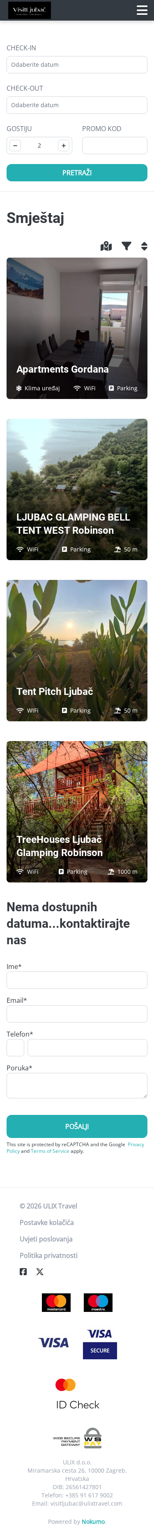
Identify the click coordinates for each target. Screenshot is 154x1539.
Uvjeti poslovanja (46, 1238)
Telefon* (20, 1034)
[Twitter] (43, 1271)
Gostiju (19, 128)
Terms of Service (50, 1150)
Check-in (21, 47)
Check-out (25, 88)
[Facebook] (27, 1271)
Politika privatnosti (49, 1255)
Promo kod (102, 128)
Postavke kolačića (47, 1222)
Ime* (14, 966)
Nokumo (93, 1521)
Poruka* (19, 1067)
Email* (17, 1000)
